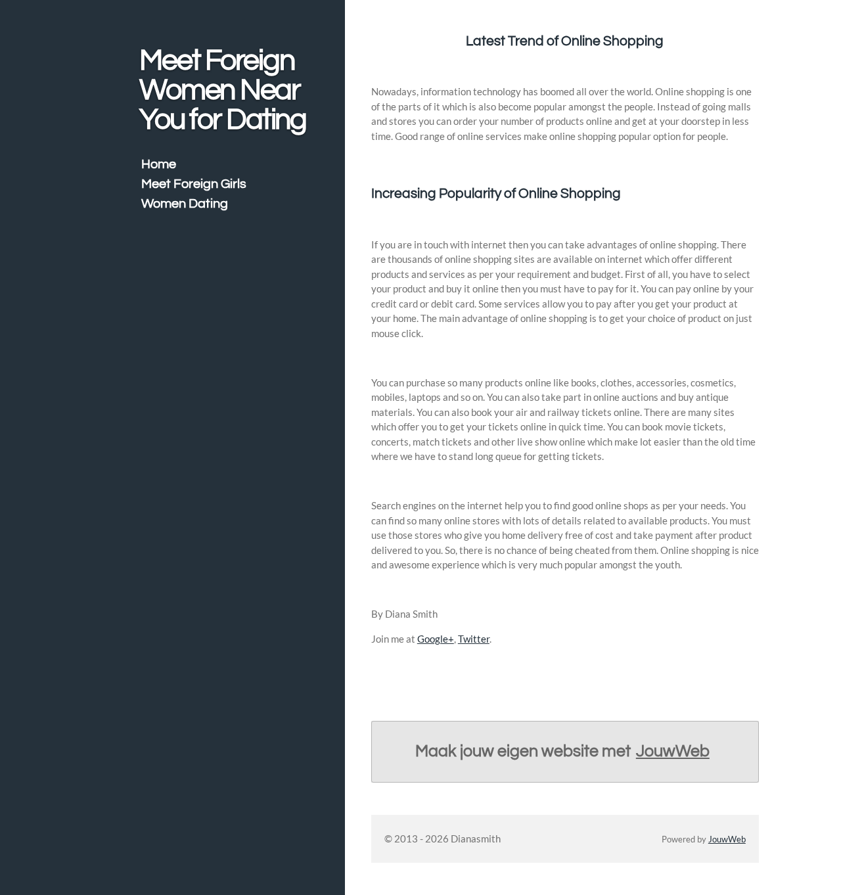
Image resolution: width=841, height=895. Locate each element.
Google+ (435, 639)
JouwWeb (673, 751)
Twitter (473, 639)
